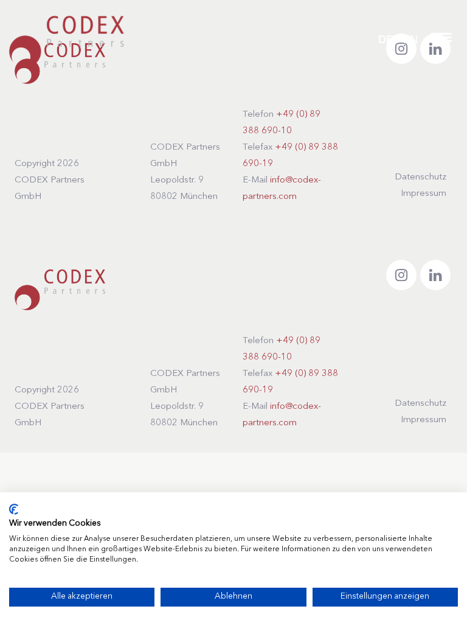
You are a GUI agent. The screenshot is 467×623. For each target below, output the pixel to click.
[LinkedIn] (435, 275)
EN (410, 40)
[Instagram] (401, 275)
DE (385, 40)
